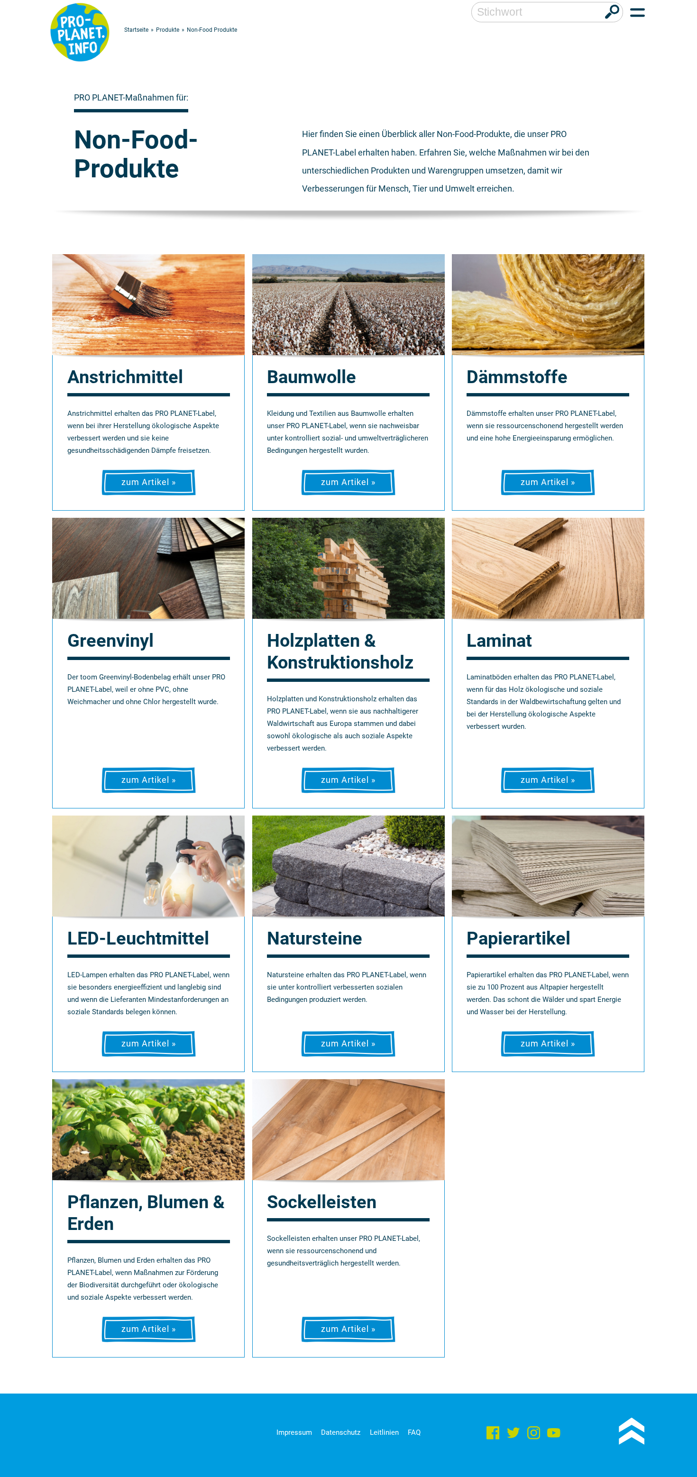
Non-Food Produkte (212, 30)
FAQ (414, 1432)
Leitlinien (384, 1432)
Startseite (136, 30)
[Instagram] (534, 1434)
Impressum (294, 1432)
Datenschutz (340, 1432)
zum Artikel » (148, 482)
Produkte (167, 30)
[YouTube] (553, 1434)
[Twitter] (513, 1434)
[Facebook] (493, 1434)
